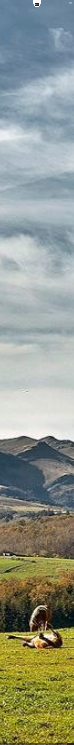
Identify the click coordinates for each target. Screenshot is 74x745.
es (37, 1)
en (36, 1)
